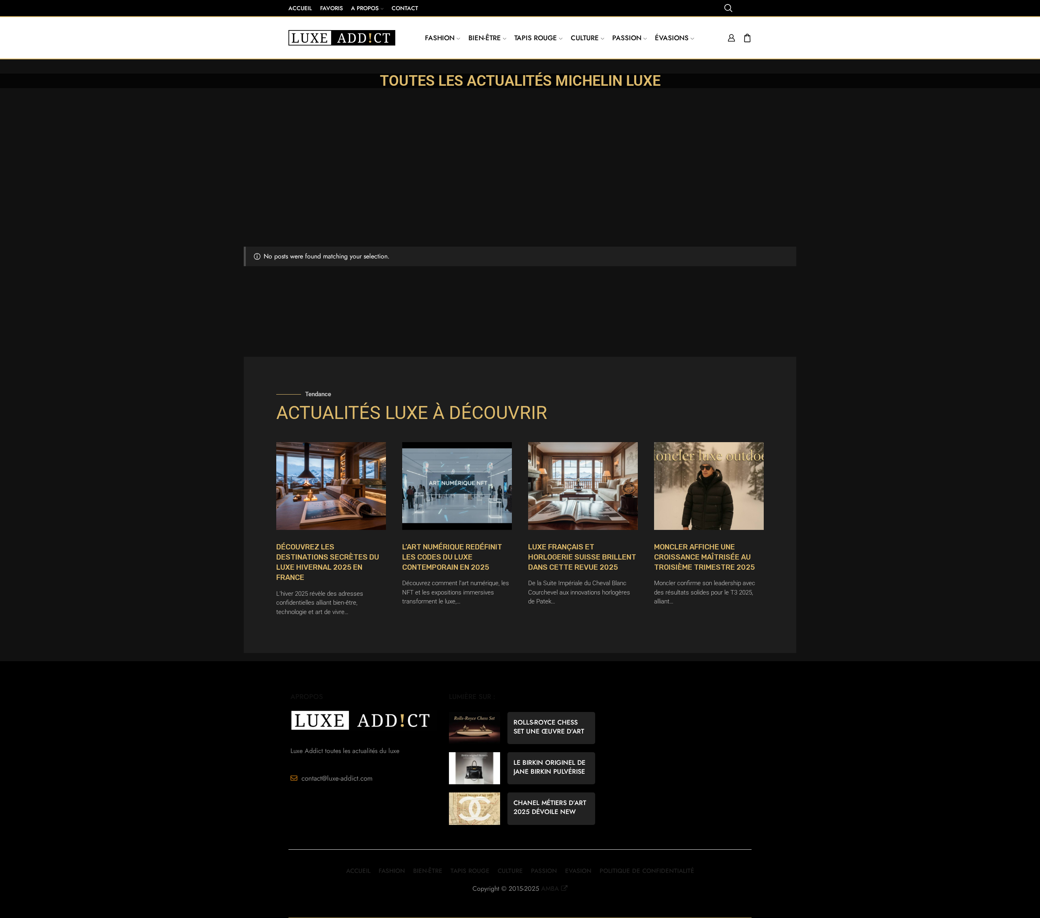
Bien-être (484, 38)
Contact (405, 8)
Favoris (331, 8)
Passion (626, 38)
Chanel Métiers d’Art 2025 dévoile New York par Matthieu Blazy (550, 807)
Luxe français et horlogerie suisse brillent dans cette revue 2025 (582, 557)
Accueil (300, 8)
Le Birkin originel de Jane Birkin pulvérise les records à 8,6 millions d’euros (549, 767)
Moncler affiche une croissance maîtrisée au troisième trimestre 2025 (704, 557)
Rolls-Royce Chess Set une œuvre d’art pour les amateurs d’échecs (549, 727)
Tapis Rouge (535, 38)
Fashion (440, 38)
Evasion (578, 870)
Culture (585, 38)
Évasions (672, 38)
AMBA (550, 888)
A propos (365, 8)
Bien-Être (427, 870)
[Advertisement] (520, 186)
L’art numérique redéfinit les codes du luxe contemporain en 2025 (452, 557)
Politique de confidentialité (647, 870)
